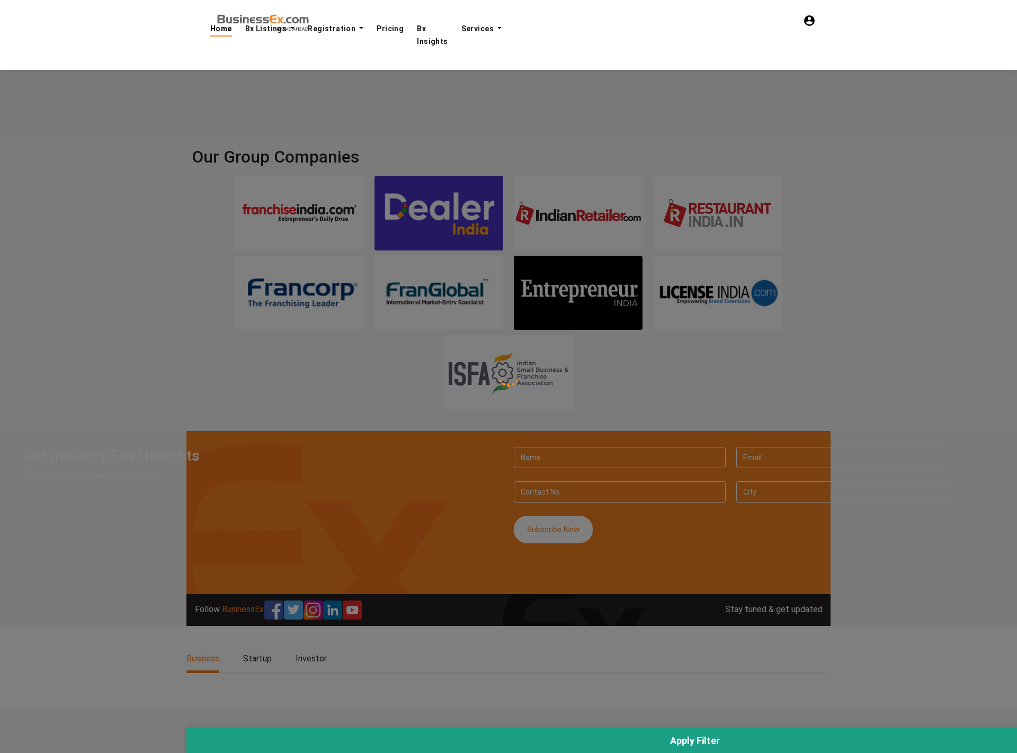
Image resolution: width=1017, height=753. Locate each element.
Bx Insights (432, 35)
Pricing (390, 28)
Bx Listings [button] (267, 28)
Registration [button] (332, 28)
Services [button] (478, 28)
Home (221, 28)
